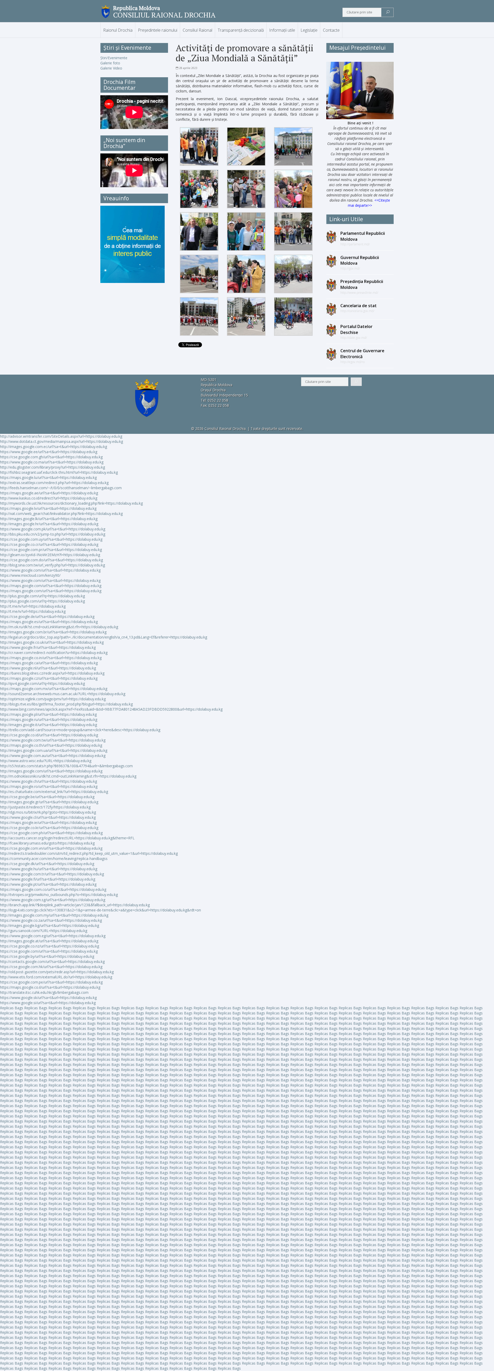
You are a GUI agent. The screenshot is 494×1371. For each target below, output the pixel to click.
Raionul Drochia (118, 30)
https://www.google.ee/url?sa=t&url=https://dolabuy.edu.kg (48, 451)
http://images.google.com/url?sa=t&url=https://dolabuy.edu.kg (51, 771)
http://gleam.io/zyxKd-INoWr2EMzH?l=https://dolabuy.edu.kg (50, 554)
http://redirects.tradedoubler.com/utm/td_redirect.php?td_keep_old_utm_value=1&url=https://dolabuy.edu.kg (89, 853)
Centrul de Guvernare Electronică (362, 353)
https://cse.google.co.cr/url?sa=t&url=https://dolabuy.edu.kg (49, 544)
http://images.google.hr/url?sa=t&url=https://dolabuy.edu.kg (49, 523)
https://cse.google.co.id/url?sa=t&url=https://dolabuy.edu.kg (49, 734)
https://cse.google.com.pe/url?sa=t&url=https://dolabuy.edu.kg (51, 982)
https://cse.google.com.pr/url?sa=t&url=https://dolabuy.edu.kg (51, 549)
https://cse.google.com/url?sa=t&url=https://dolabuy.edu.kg (49, 951)
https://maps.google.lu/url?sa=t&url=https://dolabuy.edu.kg (48, 477)
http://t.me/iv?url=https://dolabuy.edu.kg (33, 606)
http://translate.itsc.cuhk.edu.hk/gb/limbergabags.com (44, 992)
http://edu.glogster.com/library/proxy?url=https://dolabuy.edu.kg (52, 467)
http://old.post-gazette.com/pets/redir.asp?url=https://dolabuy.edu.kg (57, 971)
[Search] (387, 12)
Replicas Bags (11, 1007)
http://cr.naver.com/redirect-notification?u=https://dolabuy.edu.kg (54, 652)
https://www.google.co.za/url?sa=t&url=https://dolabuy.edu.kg (51, 920)
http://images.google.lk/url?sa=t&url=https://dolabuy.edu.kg (49, 518)
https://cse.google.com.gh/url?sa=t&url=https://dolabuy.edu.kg (51, 456)
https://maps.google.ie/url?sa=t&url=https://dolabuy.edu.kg (48, 822)
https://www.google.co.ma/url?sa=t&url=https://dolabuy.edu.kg (51, 462)
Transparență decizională (241, 30)
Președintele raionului (157, 30)
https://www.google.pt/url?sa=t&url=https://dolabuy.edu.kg (48, 884)
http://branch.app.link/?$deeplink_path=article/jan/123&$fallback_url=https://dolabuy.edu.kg (75, 904)
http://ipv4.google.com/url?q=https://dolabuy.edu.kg (42, 683)
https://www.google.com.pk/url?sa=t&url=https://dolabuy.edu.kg (52, 529)
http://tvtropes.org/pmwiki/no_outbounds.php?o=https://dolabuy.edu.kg (59, 894)
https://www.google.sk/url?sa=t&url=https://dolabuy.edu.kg (48, 997)
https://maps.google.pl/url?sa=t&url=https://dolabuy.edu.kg (48, 714)
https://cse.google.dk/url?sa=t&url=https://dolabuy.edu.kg (47, 863)
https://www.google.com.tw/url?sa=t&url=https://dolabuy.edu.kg (52, 740)
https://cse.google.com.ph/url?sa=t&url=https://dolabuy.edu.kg (51, 832)
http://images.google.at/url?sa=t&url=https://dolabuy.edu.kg (49, 940)
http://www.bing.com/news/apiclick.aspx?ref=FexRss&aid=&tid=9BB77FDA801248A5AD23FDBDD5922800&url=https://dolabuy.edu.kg (111, 709)
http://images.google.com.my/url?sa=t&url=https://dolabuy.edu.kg (54, 915)
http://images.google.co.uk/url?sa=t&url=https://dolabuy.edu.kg (52, 642)
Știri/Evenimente (113, 57)
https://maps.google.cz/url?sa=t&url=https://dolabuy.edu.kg (49, 678)
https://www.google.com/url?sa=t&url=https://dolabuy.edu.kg (50, 570)
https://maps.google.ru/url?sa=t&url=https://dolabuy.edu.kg (48, 719)
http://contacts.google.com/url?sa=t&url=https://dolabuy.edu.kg (52, 961)
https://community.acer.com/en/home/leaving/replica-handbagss (54, 858)
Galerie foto (110, 63)
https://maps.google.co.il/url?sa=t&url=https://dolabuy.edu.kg (50, 987)
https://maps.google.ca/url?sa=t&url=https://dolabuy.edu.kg (49, 662)
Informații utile (282, 30)
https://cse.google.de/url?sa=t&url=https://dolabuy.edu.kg (47, 616)
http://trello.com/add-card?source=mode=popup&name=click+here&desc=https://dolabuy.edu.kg (80, 729)
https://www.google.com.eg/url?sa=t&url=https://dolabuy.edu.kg (52, 935)
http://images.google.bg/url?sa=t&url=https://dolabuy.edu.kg (49, 925)
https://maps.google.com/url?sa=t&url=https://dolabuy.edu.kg (50, 585)
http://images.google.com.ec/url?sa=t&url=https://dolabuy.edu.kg (53, 446)
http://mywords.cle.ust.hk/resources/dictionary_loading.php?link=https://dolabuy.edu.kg (71, 503)
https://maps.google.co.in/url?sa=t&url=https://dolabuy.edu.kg (51, 657)
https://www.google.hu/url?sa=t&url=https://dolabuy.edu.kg (48, 868)
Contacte (331, 30)
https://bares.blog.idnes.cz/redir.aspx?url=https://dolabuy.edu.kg (52, 673)
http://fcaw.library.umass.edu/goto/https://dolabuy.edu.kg (47, 843)
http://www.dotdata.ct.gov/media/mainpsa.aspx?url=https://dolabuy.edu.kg (61, 441)
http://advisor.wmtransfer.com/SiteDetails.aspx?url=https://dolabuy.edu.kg (61, 436)
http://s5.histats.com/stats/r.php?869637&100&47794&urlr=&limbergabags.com (66, 765)
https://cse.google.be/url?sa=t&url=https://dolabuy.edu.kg (47, 796)
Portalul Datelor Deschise (356, 329)
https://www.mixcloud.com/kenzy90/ (30, 575)
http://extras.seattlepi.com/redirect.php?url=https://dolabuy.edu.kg (54, 482)
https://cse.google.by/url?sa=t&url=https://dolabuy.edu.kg (47, 956)
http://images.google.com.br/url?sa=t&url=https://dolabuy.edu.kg (53, 632)
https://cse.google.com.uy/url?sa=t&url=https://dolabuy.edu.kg (51, 539)
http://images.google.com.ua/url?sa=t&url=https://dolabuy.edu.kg (53, 750)
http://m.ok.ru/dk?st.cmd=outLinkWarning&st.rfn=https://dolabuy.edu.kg (59, 626)
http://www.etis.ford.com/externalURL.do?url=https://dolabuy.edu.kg (56, 977)
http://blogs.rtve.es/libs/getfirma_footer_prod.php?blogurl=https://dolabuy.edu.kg (66, 704)
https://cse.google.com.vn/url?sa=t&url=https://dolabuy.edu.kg (51, 848)
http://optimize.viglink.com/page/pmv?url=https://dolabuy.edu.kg (53, 698)
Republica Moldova (136, 8)
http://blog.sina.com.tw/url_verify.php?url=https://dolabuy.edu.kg (52, 565)
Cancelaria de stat (358, 305)
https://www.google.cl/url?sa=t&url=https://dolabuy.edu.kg (48, 817)
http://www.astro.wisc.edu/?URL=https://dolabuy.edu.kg (45, 760)
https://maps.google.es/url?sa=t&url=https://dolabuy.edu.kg (49, 621)
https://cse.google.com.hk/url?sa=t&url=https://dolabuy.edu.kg (51, 966)
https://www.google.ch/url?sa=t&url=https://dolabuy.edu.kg (48, 781)
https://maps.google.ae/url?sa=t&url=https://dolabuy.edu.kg (49, 492)
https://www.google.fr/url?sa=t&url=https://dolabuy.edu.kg (48, 647)
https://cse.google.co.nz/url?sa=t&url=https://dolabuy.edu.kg (49, 946)
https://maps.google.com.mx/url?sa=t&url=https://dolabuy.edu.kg (53, 688)
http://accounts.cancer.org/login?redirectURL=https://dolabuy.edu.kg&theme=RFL (67, 837)
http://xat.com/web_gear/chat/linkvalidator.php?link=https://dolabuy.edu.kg (61, 513)
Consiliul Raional (197, 30)
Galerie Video (111, 68)
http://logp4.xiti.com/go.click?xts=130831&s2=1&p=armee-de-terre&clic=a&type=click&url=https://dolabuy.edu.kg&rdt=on (100, 910)
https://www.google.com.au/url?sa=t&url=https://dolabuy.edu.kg (52, 755)
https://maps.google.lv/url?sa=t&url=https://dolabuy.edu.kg (48, 508)
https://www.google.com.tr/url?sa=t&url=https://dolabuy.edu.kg (52, 874)
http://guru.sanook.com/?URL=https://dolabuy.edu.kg (43, 930)
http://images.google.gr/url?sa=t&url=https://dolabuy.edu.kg (49, 801)
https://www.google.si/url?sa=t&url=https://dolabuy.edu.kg (48, 1002)
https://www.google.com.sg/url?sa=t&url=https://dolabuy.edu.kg (52, 899)
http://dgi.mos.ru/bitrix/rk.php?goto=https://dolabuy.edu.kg (48, 812)
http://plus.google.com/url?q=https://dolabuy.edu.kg (42, 595)
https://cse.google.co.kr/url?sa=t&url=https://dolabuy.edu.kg (49, 827)
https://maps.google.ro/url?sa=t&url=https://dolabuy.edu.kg (49, 786)
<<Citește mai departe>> (369, 203)
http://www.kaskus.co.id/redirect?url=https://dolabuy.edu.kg (48, 498)
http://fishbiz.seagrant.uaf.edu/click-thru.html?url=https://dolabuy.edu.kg (59, 472)
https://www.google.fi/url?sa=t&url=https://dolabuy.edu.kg (47, 879)
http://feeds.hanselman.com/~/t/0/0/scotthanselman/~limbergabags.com (61, 487)
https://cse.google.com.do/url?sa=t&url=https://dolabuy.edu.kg (51, 559)
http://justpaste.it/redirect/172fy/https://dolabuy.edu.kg (45, 807)
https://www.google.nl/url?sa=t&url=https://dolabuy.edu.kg (48, 668)
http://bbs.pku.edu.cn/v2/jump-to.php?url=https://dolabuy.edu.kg (52, 534)
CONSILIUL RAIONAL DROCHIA (164, 15)
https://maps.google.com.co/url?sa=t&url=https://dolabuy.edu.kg (53, 889)
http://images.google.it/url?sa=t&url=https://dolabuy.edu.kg (48, 724)
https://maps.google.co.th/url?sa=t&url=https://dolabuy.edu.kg (51, 745)
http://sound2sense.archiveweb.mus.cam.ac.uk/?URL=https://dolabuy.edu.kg (62, 693)
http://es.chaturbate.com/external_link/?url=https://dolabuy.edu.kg (54, 791)
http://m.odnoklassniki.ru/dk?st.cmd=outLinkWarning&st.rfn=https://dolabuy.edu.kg (68, 776)
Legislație (309, 30)
